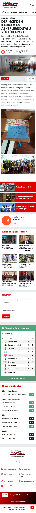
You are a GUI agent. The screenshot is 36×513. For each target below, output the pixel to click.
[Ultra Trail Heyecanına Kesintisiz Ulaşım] (9, 239)
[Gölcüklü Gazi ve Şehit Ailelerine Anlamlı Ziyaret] (9, 258)
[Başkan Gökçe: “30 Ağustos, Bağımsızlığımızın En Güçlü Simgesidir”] (26, 239)
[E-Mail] (14, 223)
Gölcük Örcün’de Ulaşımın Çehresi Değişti (25, 266)
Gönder (6, 316)
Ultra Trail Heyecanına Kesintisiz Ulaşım (8, 247)
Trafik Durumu (8, 474)
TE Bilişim (16, 219)
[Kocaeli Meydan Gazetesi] (10, 4)
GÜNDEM (5, 12)
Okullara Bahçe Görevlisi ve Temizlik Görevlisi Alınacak (9, 283)
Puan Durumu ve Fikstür (25, 475)
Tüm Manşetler (8, 481)
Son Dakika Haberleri (27, 481)
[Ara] (30, 5)
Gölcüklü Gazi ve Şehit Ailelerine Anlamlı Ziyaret (8, 266)
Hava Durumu (26, 469)
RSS (5, 495)
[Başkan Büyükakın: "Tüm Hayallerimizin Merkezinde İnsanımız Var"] (26, 276)
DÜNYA (14, 12)
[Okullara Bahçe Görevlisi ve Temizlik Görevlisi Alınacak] (9, 276)
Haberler (4, 18)
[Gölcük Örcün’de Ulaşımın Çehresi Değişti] (26, 258)
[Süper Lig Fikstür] (33, 386)
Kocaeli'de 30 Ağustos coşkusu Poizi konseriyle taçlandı (16, 509)
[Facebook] (18, 461)
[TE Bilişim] (6, 220)
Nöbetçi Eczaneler (10, 469)
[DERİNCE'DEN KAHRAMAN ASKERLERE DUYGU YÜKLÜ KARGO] (18, 65)
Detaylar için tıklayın (18, 378)
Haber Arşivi (8, 486)
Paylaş (6, 78)
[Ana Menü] (33, 5)
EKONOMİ (23, 12)
